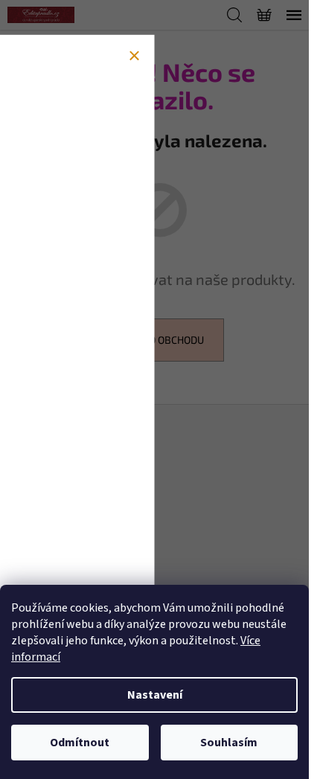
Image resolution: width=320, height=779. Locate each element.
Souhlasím (228, 742)
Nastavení (154, 695)
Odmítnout (79, 742)
